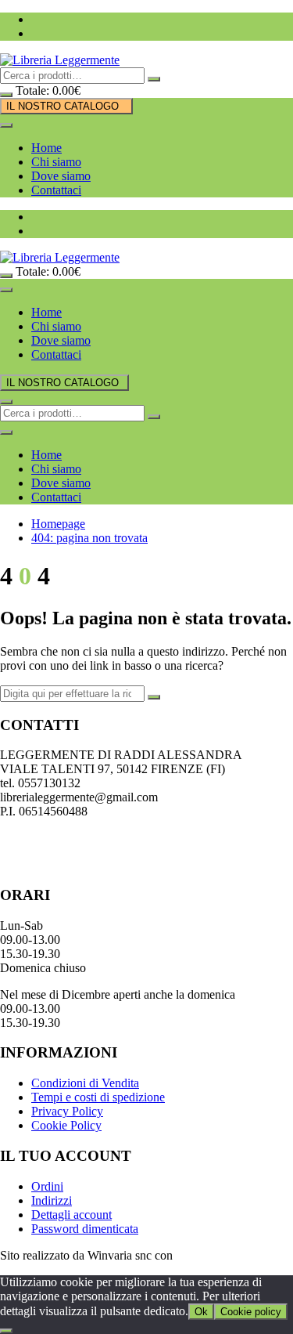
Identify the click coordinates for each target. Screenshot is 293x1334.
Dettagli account (71, 1214)
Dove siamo (61, 176)
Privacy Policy (67, 1111)
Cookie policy (250, 1312)
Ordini (47, 1186)
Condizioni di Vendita (85, 1083)
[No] (6, 1331)
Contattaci (56, 190)
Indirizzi (51, 1200)
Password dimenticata (84, 1228)
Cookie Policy (66, 1125)
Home (46, 147)
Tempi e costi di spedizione (98, 1097)
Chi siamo (56, 161)
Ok (201, 1312)
